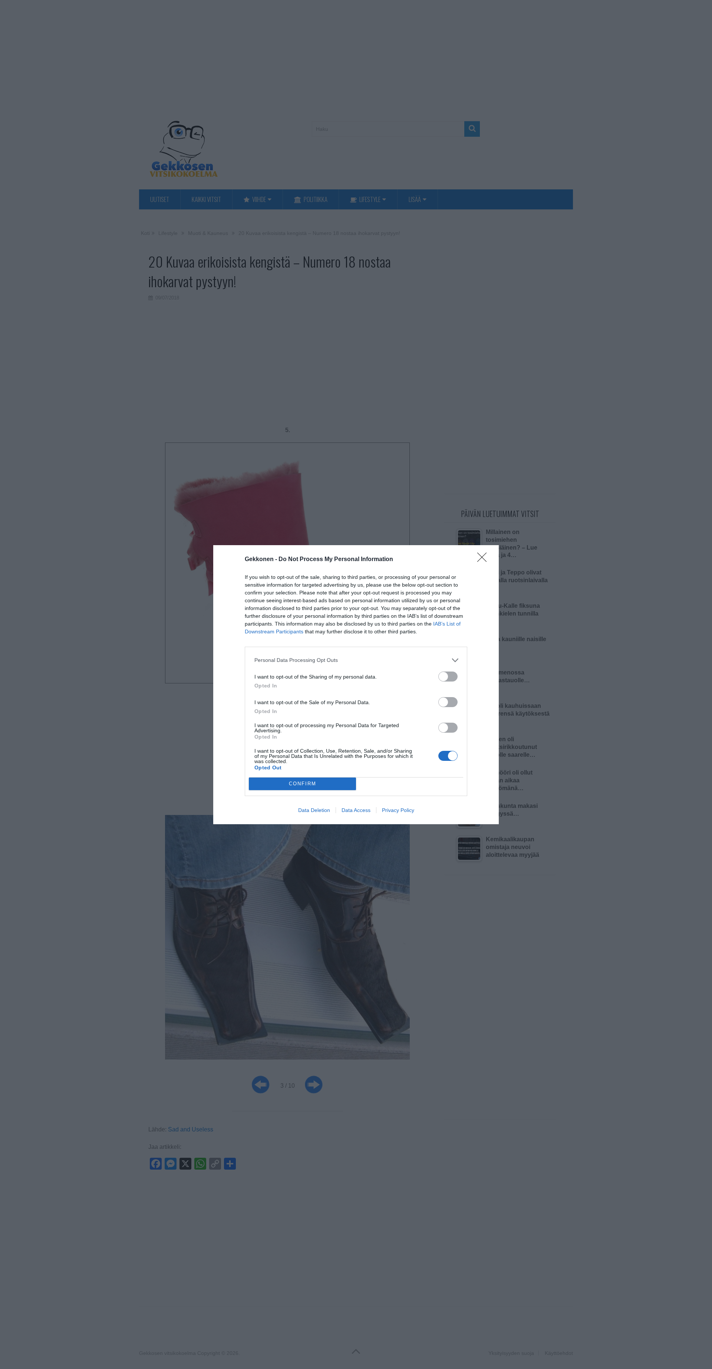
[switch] (448, 677)
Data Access (356, 810)
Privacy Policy (398, 810)
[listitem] (356, 660)
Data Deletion (314, 810)
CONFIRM (302, 783)
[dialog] (356, 684)
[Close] (484, 560)
